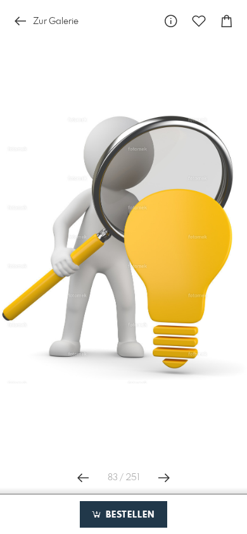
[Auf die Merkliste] (198, 21)
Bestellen (129, 515)
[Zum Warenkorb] (226, 21)
